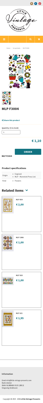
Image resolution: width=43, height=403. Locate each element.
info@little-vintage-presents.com (18, 380)
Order (28, 151)
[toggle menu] (4, 39)
